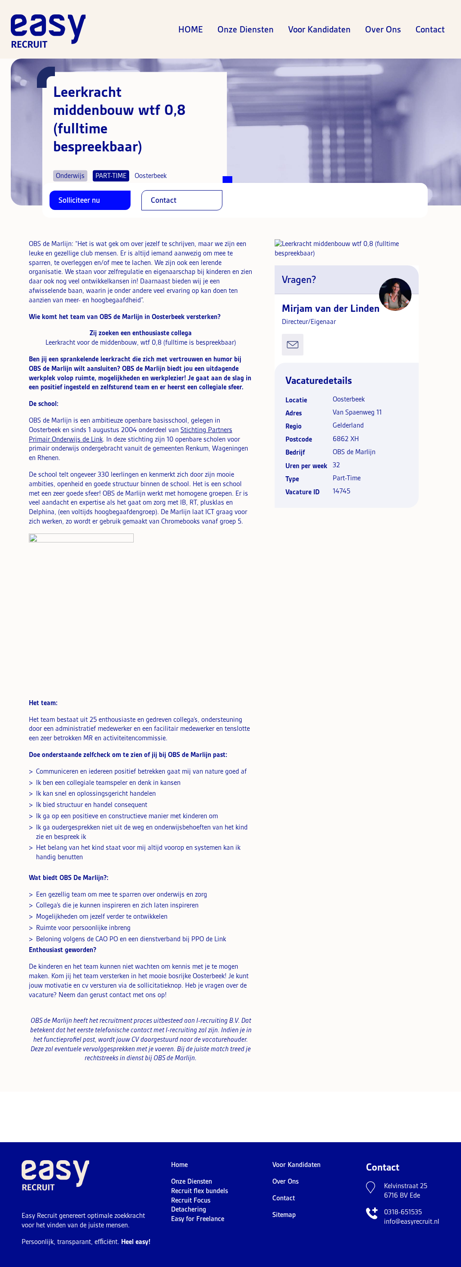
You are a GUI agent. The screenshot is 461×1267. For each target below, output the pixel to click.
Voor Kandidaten (319, 29)
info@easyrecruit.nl (411, 1221)
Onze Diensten (245, 29)
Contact (430, 29)
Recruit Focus (190, 1200)
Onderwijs (70, 175)
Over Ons (383, 29)
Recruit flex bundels (199, 1191)
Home (190, 29)
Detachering (188, 1209)
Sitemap (284, 1215)
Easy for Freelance (197, 1219)
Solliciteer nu (79, 200)
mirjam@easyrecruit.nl (292, 344)
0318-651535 (403, 1212)
